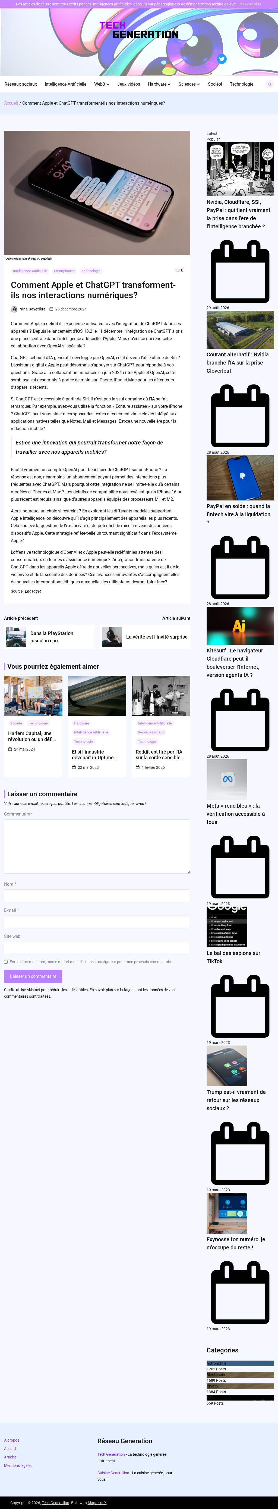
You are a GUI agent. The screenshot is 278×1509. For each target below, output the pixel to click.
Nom (10, 884)
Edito (211, 1397)
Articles (10, 1457)
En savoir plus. (250, 4)
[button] (108, 84)
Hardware (157, 84)
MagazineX (97, 1503)
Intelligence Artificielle (65, 84)
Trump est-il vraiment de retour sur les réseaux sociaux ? (236, 1100)
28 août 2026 (218, 452)
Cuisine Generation (113, 1473)
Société (215, 84)
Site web (12, 936)
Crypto (212, 1386)
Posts (220, 1369)
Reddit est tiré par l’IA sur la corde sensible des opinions (159, 755)
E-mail (11, 910)
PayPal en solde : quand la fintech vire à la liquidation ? (238, 514)
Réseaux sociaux (21, 84)
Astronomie (216, 1363)
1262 (211, 1369)
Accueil (10, 1448)
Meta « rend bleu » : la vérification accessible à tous (236, 813)
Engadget (33, 591)
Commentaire (18, 814)
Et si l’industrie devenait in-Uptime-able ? (93, 755)
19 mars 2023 (218, 903)
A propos (11, 1440)
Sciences (187, 84)
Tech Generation (111, 1454)
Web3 (99, 84)
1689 (211, 1380)
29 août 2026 (218, 308)
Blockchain (216, 1375)
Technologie (241, 84)
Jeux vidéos (128, 84)
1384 (211, 1392)
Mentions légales (18, 1465)
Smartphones (64, 271)
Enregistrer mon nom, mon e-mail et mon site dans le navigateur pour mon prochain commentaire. (91, 962)
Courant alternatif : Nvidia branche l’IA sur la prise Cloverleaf (238, 362)
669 (210, 1403)
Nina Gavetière (33, 309)
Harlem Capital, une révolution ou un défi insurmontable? (30, 736)
